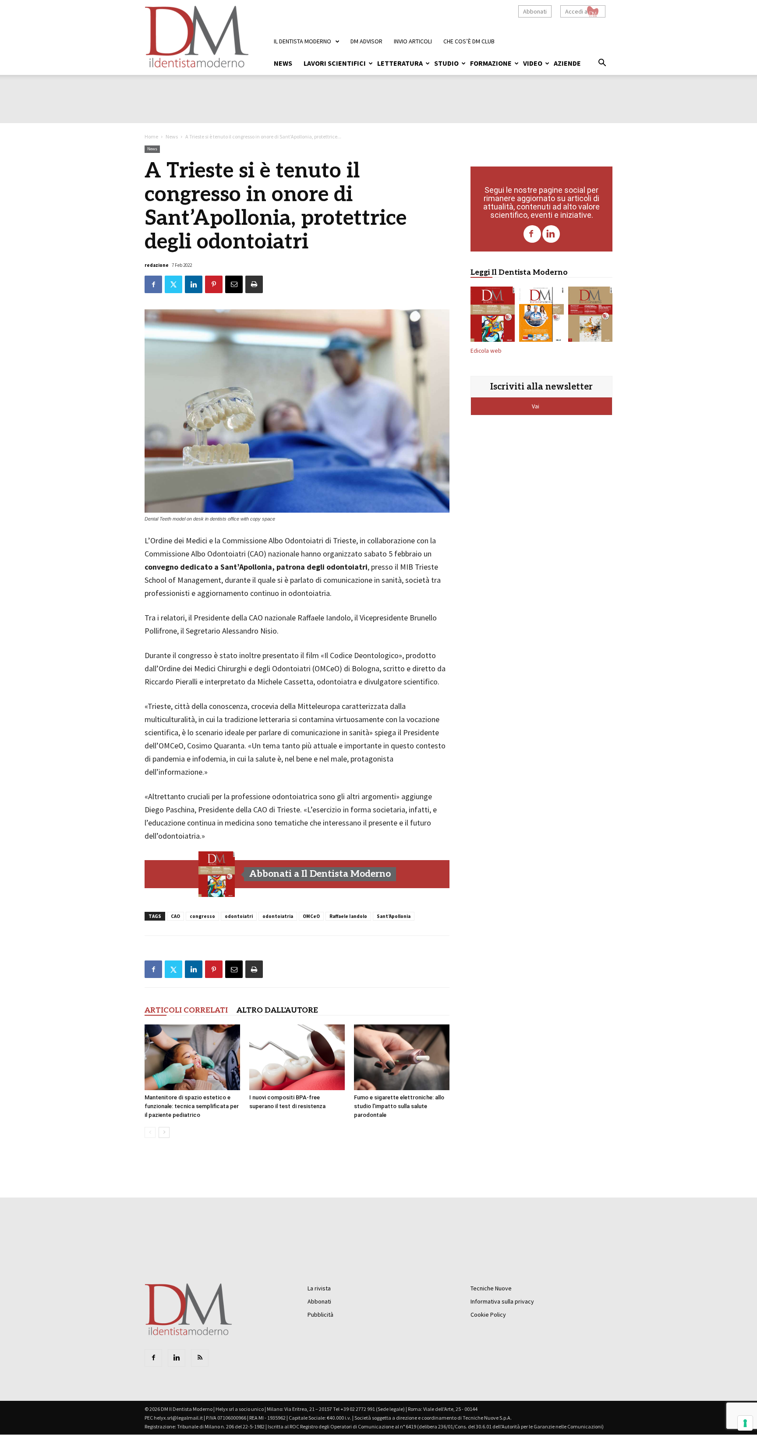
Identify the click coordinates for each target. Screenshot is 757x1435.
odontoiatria (277, 916)
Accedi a (576, 11)
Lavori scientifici (335, 63)
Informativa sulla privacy (502, 1301)
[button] (601, 64)
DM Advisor (366, 41)
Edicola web (486, 350)
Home (151, 136)
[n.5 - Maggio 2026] (590, 316)
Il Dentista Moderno (302, 41)
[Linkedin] (551, 234)
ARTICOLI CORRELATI (186, 1010)
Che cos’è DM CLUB (469, 41)
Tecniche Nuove (491, 1288)
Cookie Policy (488, 1314)
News (283, 63)
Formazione (491, 63)
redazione (157, 265)
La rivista (319, 1288)
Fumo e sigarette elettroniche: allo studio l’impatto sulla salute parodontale (399, 1106)
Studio (446, 63)
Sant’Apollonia (393, 916)
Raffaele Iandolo (348, 916)
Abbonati (535, 11)
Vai (536, 406)
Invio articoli (413, 41)
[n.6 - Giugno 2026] (541, 316)
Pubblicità (320, 1314)
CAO (175, 916)
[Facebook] (532, 234)
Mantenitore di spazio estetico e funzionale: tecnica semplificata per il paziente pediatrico (192, 1106)
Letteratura (400, 63)
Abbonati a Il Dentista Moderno (320, 873)
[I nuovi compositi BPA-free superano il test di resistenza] (297, 1057)
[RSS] (200, 1358)
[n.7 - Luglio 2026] (216, 874)
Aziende (567, 63)
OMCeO (311, 916)
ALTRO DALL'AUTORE (277, 1010)
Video (532, 63)
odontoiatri (239, 916)
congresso (202, 916)
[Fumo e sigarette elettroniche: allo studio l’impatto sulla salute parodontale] (401, 1057)
